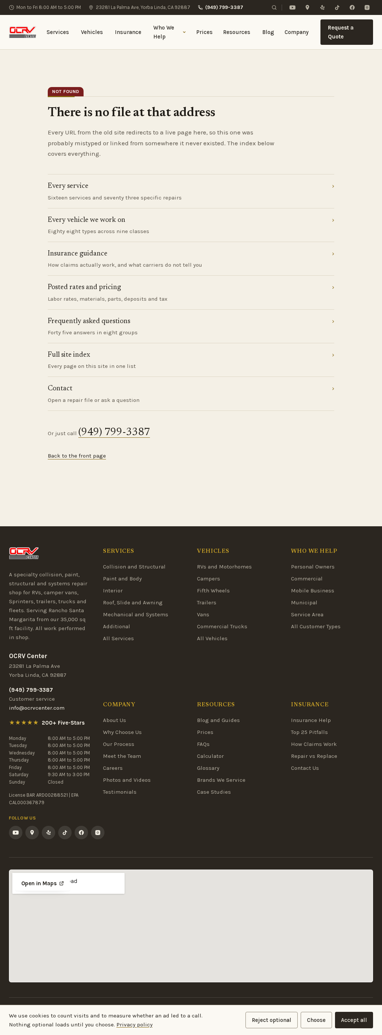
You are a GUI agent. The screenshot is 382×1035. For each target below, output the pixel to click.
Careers (113, 768)
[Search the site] (274, 7)
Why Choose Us (122, 732)
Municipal (304, 602)
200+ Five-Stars (63, 722)
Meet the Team (122, 756)
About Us (114, 720)
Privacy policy (134, 1024)
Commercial (307, 578)
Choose (316, 1020)
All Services (118, 638)
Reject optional (271, 1020)
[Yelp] (322, 7)
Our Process (118, 744)
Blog (268, 32)
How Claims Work (314, 744)
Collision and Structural (134, 566)
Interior (113, 590)
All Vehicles (212, 638)
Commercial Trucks (222, 626)
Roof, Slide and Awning (133, 602)
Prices (204, 32)
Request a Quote (341, 32)
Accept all (354, 1020)
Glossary (208, 768)
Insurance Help (311, 720)
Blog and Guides (218, 720)
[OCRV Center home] (22, 32)
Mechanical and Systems (135, 614)
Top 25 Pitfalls (309, 732)
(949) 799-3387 (224, 7)
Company (297, 32)
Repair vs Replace (314, 756)
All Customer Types (316, 626)
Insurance (128, 32)
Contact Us (305, 768)
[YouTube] (292, 7)
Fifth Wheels (213, 590)
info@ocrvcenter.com (37, 707)
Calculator (210, 756)
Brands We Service (221, 780)
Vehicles (92, 32)
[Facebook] (352, 7)
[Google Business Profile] (307, 7)
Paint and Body (122, 578)
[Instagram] (367, 7)
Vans (203, 614)
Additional (116, 626)
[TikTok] (337, 7)
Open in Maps (39, 883)
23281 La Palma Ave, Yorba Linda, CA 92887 (143, 7)
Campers (208, 578)
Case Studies (214, 791)
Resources (236, 32)
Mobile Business (312, 590)
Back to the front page (77, 455)
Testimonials (120, 791)
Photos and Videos (127, 780)
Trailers (206, 602)
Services (58, 32)
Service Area (307, 614)
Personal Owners (313, 566)
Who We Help (163, 32)
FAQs (203, 744)
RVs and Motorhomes (224, 566)
